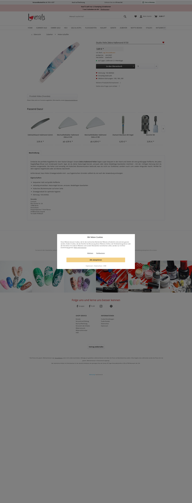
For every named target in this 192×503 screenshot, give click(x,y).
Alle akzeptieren (96, 260)
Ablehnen (90, 253)
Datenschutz (98, 266)
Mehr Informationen (80, 248)
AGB (104, 266)
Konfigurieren (100, 253)
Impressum (89, 266)
